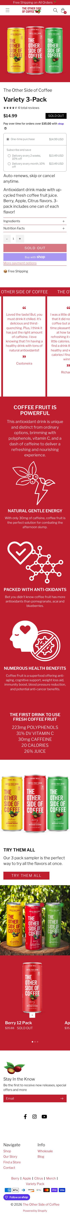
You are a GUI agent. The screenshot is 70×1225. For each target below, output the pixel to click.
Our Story (10, 1157)
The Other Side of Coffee (41, 1204)
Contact (9, 1168)
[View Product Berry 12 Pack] (32, 997)
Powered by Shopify (35, 1210)
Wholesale (45, 1151)
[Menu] (7, 10)
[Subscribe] (62, 1098)
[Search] (55, 10)
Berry (15, 1178)
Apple (27, 1178)
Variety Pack (35, 1184)
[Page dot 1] (32, 1041)
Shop (7, 1151)
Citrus (38, 1178)
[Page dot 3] (37, 1041)
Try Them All (26, 875)
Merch (51, 1178)
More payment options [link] (20, 263)
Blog (41, 1157)
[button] (35, 221)
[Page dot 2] (35, 1041)
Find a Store (12, 1162)
